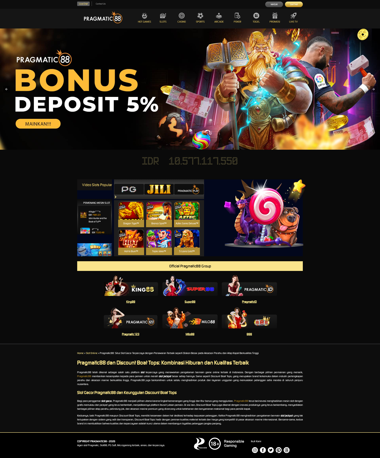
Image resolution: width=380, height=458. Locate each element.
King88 (130, 302)
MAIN (131, 214)
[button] (6, 89)
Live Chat (83, 3)
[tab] (129, 189)
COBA (131, 205)
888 (249, 334)
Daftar (294, 4)
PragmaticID (249, 302)
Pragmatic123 (130, 334)
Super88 (190, 302)
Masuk (274, 4)
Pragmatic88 (84, 376)
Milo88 (190, 334)
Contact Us (100, 3)
